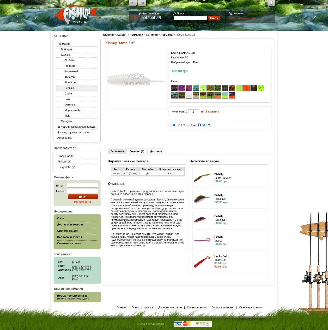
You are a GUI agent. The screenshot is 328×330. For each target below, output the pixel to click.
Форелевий (71, 71)
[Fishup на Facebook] (272, 3)
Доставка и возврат (170, 307)
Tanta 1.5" (220, 198)
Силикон (66, 54)
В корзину (212, 111)
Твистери (70, 76)
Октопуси (70, 104)
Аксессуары (64, 137)
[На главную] (133, 3)
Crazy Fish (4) (65, 156)
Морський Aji (72, 110)
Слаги (68, 93)
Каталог (121, 34)
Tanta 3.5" (220, 219)
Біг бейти (70, 60)
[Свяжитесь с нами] (143, 3)
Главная (108, 34)
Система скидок (197, 307)
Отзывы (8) (137, 151)
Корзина (238, 13)
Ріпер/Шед (71, 82)
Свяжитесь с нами (250, 307)
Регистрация (82, 201)
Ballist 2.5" (220, 259)
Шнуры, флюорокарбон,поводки (76, 126)
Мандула (66, 121)
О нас (135, 307)
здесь (85, 298)
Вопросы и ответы (223, 307)
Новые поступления (70, 295)
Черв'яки (70, 88)
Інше (67, 115)
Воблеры (66, 49)
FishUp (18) (64, 161)
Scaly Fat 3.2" (222, 177)
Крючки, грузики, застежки (73, 132)
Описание (117, 151)
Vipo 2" (218, 240)
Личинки (70, 65)
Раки (67, 99)
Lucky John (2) (66, 167)
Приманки (63, 43)
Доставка (156, 151)
